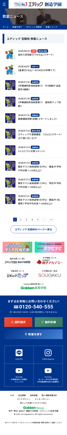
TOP (12, 395)
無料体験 (50, 322)
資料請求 (20, 322)
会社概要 (22, 395)
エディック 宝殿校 (34, 26)
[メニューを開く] (4, 4)
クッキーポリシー (42, 399)
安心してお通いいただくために (33, 402)
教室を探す (17, 26)
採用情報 (34, 395)
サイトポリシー (24, 399)
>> (51, 219)
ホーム (5, 26)
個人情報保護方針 (49, 395)
